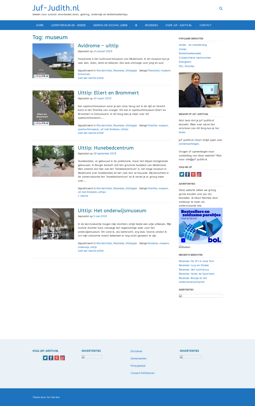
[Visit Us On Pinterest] (193, 176)
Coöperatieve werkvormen (195, 57)
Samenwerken (139, 358)
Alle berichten (104, 70)
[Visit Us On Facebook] (187, 176)
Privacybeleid (138, 365)
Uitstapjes (131, 70)
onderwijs (83, 247)
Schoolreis (84, 74)
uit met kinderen (109, 129)
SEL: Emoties (186, 66)
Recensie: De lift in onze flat (196, 261)
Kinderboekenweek (190, 53)
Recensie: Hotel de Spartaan (196, 273)
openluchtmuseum (88, 129)
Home (40, 25)
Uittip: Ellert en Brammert (108, 93)
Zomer (183, 49)
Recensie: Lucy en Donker (194, 265)
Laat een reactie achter (91, 78)
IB (136, 25)
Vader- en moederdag (193, 44)
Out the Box (53, 397)
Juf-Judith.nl (55, 8)
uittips (124, 129)
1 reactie (83, 195)
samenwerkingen (189, 143)
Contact (206, 25)
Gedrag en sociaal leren (110, 25)
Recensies (151, 25)
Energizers (185, 61)
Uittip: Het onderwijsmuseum (112, 210)
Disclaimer (136, 351)
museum (165, 70)
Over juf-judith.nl (179, 25)
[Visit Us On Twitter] (182, 176)
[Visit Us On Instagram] (199, 176)
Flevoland (153, 70)
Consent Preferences (143, 373)
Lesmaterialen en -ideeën (68, 25)
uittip (93, 247)
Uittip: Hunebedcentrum (106, 148)
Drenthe (152, 125)
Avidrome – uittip (98, 46)
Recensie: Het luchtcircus (194, 269)
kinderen (153, 243)
